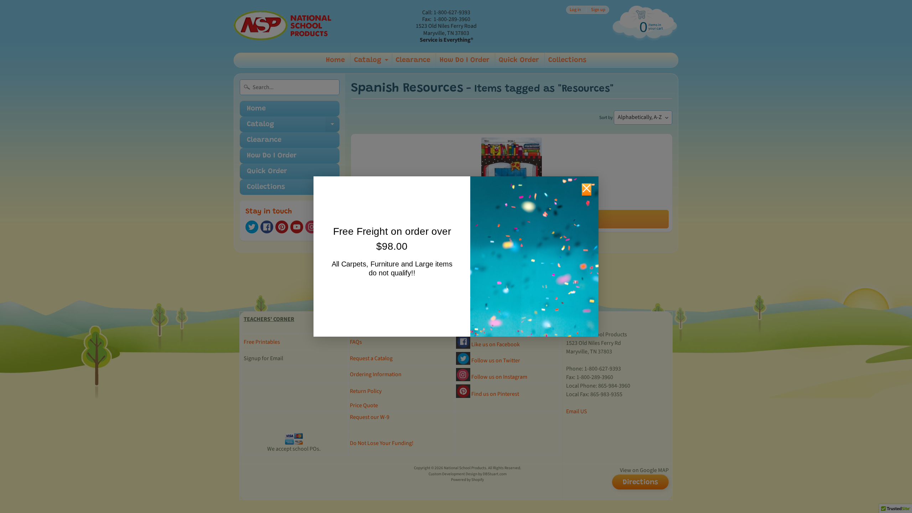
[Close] (586, 189)
